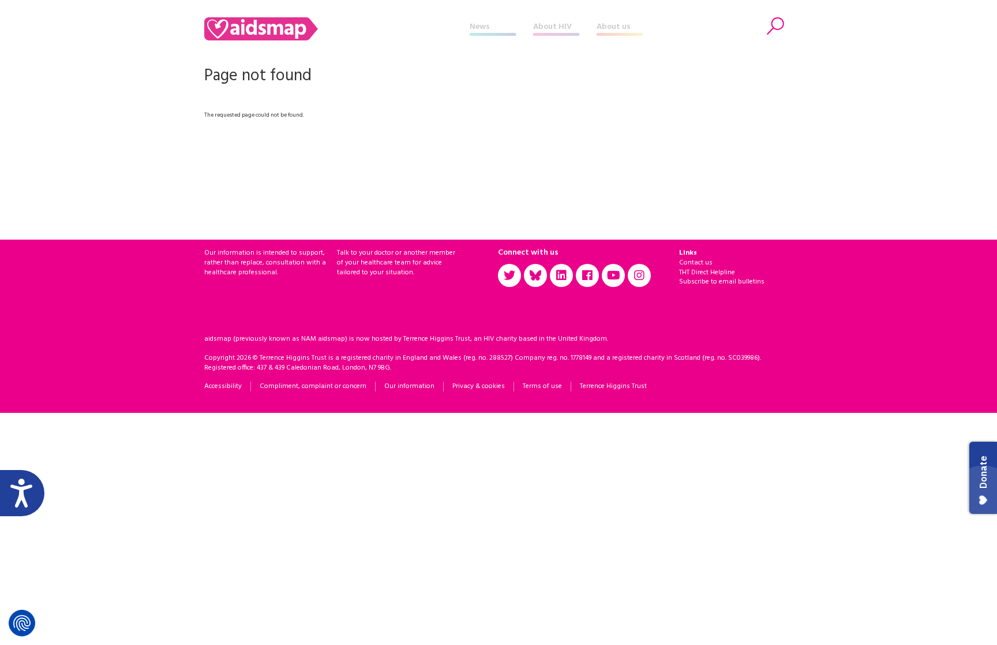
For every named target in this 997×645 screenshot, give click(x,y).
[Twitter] (509, 275)
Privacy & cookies (478, 386)
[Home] (337, 28)
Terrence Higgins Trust (613, 386)
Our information (409, 386)
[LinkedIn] (561, 275)
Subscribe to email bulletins (721, 282)
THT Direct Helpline (707, 272)
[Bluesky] (535, 275)
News (480, 26)
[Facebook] (587, 275)
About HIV (552, 26)
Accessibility (223, 386)
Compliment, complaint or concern (313, 386)
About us (614, 26)
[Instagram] (639, 275)
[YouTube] (613, 275)
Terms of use (542, 386)
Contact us (696, 263)
